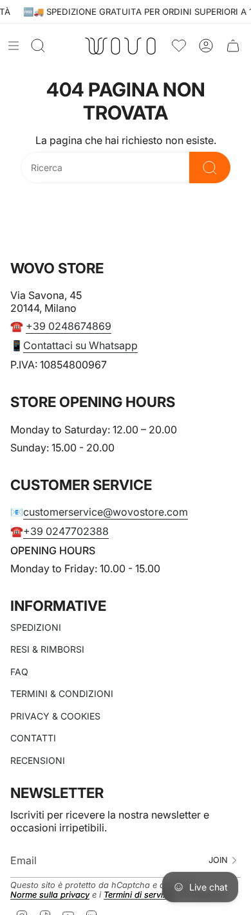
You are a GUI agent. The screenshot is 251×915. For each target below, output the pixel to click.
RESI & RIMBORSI (47, 649)
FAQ (19, 671)
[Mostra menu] (13, 45)
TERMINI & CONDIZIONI (61, 693)
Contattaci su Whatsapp (80, 345)
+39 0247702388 (66, 531)
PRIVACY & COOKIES (55, 716)
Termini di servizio (139, 895)
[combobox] (105, 167)
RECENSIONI (37, 760)
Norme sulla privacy (49, 895)
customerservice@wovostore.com (105, 511)
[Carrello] (232, 46)
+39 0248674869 (68, 326)
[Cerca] (209, 167)
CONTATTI (33, 737)
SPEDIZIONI (35, 627)
